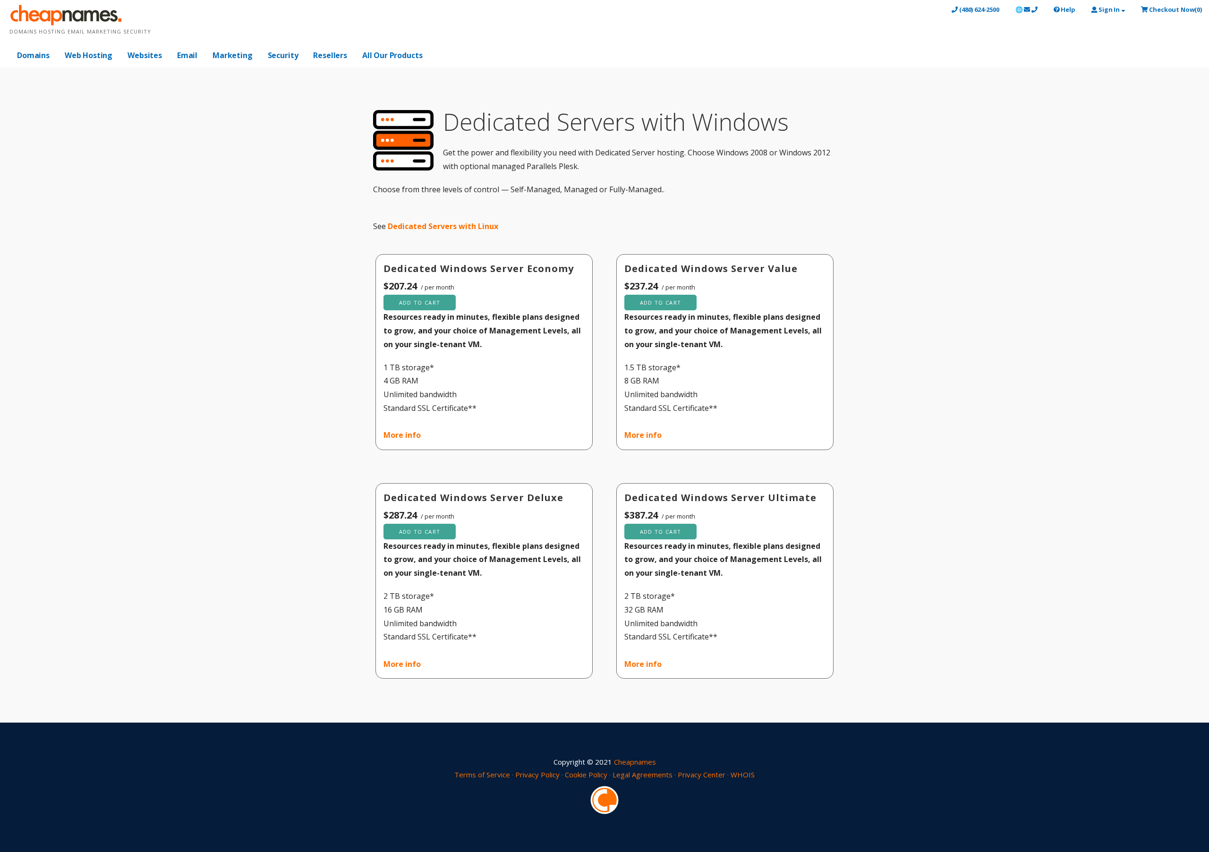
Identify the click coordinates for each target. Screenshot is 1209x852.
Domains (33, 55)
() (1175, 9)
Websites (145, 55)
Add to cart (420, 302)
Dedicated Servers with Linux (443, 226)
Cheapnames (635, 762)
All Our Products (392, 55)
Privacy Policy (537, 774)
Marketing (233, 55)
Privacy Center (701, 774)
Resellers (330, 55)
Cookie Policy (586, 774)
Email (187, 55)
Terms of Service (482, 774)
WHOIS (743, 774)
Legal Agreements (643, 774)
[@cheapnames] (604, 799)
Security (283, 55)
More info (402, 435)
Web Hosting (88, 55)
